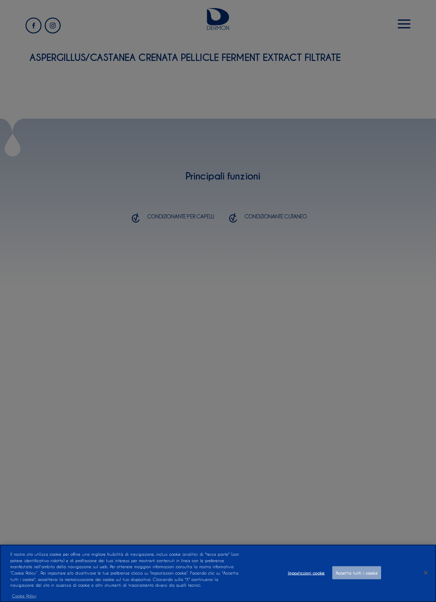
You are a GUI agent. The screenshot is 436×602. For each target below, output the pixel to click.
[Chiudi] (426, 573)
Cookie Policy (24, 595)
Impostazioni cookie (306, 572)
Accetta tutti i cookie (357, 572)
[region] (218, 573)
